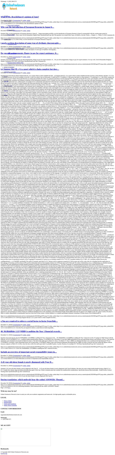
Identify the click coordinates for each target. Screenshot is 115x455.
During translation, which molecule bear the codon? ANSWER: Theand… (32, 379)
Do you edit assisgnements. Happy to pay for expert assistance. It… (29, 53)
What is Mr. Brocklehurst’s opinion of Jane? (20, 17)
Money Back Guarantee (10, 405)
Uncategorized (17, 20)
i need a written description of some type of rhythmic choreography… (31, 43)
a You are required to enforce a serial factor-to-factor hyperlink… (29, 321)
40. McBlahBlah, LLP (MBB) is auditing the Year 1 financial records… (31, 331)
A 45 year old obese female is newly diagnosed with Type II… (27, 362)
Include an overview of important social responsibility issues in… (29, 352)
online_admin (26, 20)
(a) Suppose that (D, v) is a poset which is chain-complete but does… (30, 69)
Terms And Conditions (10, 404)
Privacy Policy (8, 401)
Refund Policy (8, 402)
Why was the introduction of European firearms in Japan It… (27, 27)
